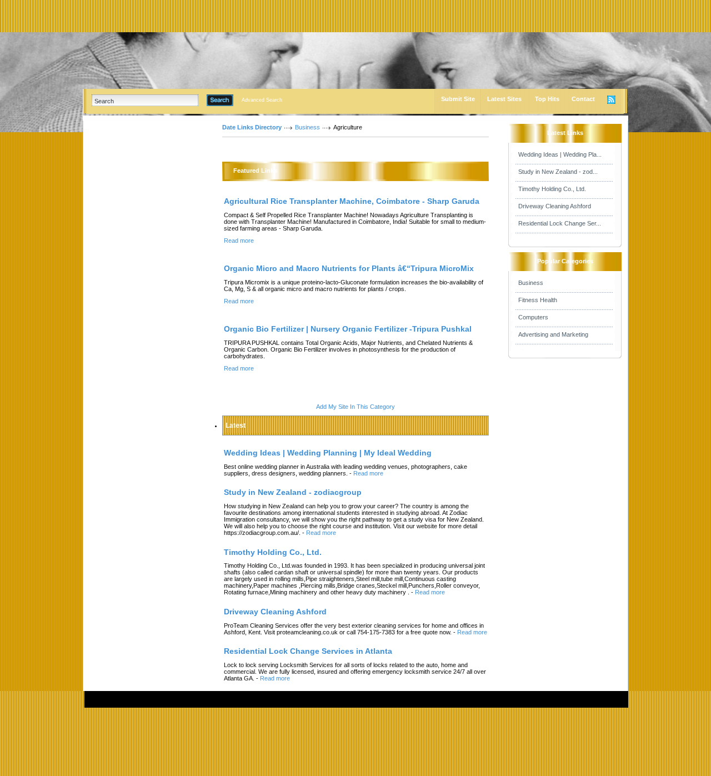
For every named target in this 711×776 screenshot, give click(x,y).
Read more (239, 240)
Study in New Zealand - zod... (558, 171)
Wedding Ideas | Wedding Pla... (560, 154)
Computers (533, 317)
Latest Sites (504, 99)
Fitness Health (537, 300)
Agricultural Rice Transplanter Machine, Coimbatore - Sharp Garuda (351, 201)
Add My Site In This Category (355, 406)
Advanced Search (262, 100)
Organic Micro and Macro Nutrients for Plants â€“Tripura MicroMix (349, 268)
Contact (583, 99)
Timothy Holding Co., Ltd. (552, 189)
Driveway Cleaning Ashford (554, 206)
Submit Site (458, 99)
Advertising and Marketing (553, 334)
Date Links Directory (252, 127)
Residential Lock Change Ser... (559, 223)
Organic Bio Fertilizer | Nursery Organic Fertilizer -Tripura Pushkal (348, 328)
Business (307, 127)
